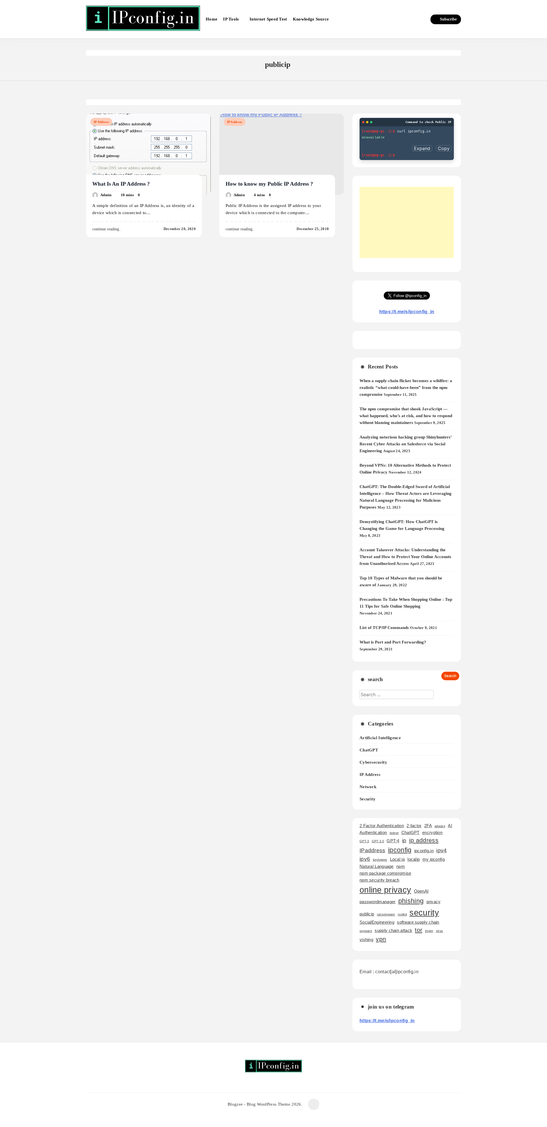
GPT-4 (393, 840)
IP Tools (231, 19)
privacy (433, 901)
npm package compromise (385, 873)
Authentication (373, 832)
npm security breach (379, 880)
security (424, 912)
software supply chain (418, 922)
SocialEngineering (377, 922)
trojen (429, 931)
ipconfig (399, 850)
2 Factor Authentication (382, 825)
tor (418, 930)
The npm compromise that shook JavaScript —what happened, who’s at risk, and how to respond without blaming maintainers (406, 416)
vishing (366, 939)
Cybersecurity (373, 762)
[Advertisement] (407, 222)
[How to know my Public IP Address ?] (281, 154)
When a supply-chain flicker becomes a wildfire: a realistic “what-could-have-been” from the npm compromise (406, 387)
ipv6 (365, 859)
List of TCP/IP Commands (384, 627)
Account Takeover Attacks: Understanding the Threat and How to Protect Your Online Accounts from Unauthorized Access (405, 557)
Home (211, 19)
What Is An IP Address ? (121, 184)
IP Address (101, 122)
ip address (423, 840)
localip (413, 859)
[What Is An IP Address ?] (148, 154)
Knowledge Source (311, 19)
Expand (422, 148)
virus (439, 931)
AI (450, 825)
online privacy (385, 889)
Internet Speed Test (268, 19)
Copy (444, 148)
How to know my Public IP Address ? (269, 184)
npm (400, 866)
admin (106, 195)
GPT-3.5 (378, 841)
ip (404, 840)
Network (368, 786)
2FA (428, 825)
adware (439, 826)
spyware (366, 931)
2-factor (414, 825)
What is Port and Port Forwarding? (393, 642)
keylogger (380, 859)
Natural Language (377, 866)
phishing (411, 901)
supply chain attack (393, 930)
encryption (432, 832)
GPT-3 (364, 841)
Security (367, 798)
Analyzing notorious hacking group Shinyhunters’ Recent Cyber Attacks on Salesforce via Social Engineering (406, 444)
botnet (394, 833)
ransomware (386, 914)
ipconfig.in (424, 850)
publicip (367, 913)
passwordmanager (378, 901)
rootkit (402, 914)
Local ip (397, 859)
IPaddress (372, 850)
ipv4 (441, 850)
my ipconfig (434, 859)
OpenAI (421, 891)
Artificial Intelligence (380, 737)
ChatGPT (369, 749)
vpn (381, 939)
